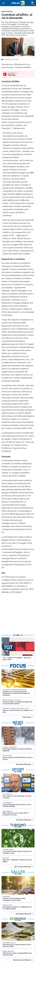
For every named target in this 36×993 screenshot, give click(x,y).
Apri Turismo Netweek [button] (22, 867)
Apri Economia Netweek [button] (22, 960)
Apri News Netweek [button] (23, 764)
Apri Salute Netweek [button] (23, 914)
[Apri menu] (3, 3)
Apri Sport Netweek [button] (23, 820)
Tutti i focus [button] (26, 717)
